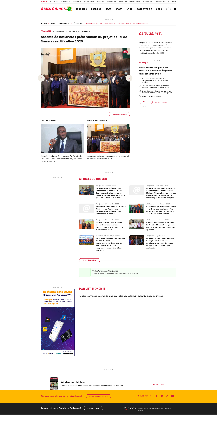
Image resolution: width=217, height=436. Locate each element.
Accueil (44, 23)
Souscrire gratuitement (98, 396)
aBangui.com (147, 1)
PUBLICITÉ (108, 19)
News (108, 9)
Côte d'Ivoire (144, 9)
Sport (119, 9)
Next (129, 78)
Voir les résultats (160, 102)
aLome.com (100, 1)
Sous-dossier (64, 23)
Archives (143, 106)
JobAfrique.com (159, 1)
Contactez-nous (93, 408)
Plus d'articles (89, 260)
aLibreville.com (134, 1)
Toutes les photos (119, 114)
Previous (41, 78)
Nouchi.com (172, 1)
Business (96, 9)
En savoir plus (158, 384)
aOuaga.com (77, 1)
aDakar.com (122, 1)
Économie (78, 23)
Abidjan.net (54, 1)
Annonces (81, 9)
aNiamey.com (111, 1)
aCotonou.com (89, 1)
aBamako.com (65, 1)
